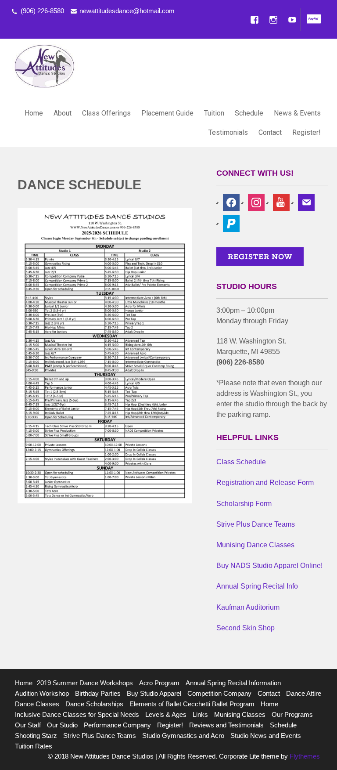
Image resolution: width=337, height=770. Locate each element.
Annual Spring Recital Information (233, 683)
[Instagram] (273, 19)
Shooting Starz (36, 735)
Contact (270, 132)
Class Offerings (106, 113)
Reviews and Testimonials (226, 725)
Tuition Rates (33, 746)
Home (34, 113)
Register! (306, 132)
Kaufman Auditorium (248, 607)
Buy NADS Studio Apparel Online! (269, 565)
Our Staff (28, 725)
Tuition (214, 113)
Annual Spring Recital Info (257, 586)
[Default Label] (231, 223)
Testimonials (228, 132)
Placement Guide (167, 113)
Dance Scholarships (94, 704)
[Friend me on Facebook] (231, 202)
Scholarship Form (244, 503)
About (63, 113)
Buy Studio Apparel (154, 693)
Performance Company (117, 725)
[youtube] (281, 202)
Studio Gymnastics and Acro (183, 735)
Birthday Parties (98, 693)
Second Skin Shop (245, 628)
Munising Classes (239, 714)
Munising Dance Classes (255, 545)
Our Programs (292, 714)
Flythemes (304, 756)
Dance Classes (37, 704)
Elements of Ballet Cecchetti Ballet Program (192, 704)
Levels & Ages (165, 714)
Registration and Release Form (265, 482)
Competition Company (219, 693)
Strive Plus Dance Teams (255, 524)
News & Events (297, 113)
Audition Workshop (42, 693)
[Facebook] (254, 19)
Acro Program (159, 683)
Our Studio (62, 725)
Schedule (249, 113)
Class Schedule (241, 462)
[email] (306, 202)
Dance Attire (303, 693)
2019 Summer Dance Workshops (85, 683)
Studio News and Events (265, 735)
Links (200, 714)
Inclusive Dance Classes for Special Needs (77, 714)
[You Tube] (292, 19)
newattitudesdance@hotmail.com (127, 10)
